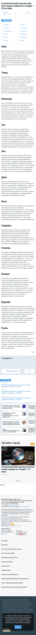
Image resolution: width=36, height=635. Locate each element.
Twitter (19, 526)
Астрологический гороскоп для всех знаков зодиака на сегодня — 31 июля (17, 469)
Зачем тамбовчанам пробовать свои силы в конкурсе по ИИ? (11, 431)
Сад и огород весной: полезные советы (11, 549)
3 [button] (19, 480)
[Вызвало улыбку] (9, 363)
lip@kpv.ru (6, 521)
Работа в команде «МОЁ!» (8, 553)
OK (18, 627)
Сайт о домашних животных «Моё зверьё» (12, 582)
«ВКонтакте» (14, 526)
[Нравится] (4, 363)
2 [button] (18, 480)
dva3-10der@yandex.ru (14, 505)
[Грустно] (26, 363)
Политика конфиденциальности (9, 574)
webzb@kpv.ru (7, 518)
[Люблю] (15, 363)
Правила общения (6, 570)
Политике (14, 621)
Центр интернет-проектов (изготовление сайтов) (14, 587)
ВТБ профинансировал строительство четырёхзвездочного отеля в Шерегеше (10, 415)
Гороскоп (5, 12)
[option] (18, 462)
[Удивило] (21, 363)
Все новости (4, 544)
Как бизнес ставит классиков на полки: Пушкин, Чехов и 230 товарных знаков (11, 407)
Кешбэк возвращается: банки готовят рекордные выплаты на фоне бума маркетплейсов (11, 423)
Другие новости (5, 566)
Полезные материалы (6, 561)
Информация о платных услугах (9, 557)
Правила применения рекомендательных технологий (15, 578)
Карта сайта (4, 540)
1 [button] (16, 480)
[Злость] (32, 363)
